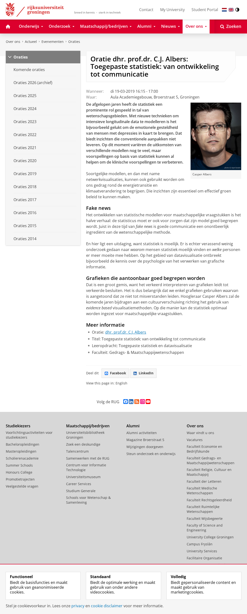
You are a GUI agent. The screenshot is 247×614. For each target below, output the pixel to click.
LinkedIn (146, 373)
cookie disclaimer (107, 605)
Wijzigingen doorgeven (144, 446)
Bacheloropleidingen (22, 444)
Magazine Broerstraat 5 (145, 439)
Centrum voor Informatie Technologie (86, 467)
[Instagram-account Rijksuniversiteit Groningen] (142, 401)
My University (172, 9)
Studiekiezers (18, 425)
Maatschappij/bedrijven (88, 425)
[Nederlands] (224, 10)
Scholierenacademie (22, 458)
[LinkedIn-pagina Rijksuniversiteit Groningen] (131, 401)
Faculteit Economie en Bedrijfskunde (204, 449)
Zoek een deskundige (83, 444)
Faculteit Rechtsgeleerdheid (209, 500)
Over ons (13, 41)
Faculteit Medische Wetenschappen (202, 490)
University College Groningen (210, 537)
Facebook (118, 373)
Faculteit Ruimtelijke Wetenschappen (203, 509)
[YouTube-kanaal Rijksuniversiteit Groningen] (148, 401)
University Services (202, 551)
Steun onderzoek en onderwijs (151, 453)
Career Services (78, 484)
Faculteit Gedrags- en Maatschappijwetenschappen (210, 460)
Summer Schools (19, 465)
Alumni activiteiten (141, 432)
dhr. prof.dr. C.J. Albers (125, 332)
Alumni (132, 425)
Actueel (31, 41)
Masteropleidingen (21, 451)
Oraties (74, 41)
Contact (146, 9)
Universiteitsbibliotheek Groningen (85, 435)
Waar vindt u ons (200, 432)
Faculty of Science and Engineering (205, 527)
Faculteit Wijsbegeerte (205, 518)
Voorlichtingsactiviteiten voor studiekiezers (29, 435)
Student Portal (205, 9)
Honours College (19, 472)
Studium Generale (81, 491)
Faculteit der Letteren (204, 481)
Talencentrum (77, 451)
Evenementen (52, 41)
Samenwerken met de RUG (87, 458)
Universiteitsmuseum (83, 477)
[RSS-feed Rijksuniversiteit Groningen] (136, 401)
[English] (231, 10)
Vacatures (195, 439)
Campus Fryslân (200, 544)
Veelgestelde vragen (22, 486)
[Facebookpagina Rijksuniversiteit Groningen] (125, 401)
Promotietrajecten (20, 479)
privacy (77, 605)
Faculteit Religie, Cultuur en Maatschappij (209, 472)
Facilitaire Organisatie (204, 558)
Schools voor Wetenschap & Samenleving (88, 500)
